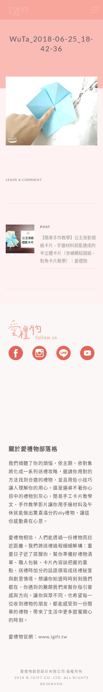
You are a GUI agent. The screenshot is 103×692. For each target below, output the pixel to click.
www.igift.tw (53, 636)
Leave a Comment (24, 180)
